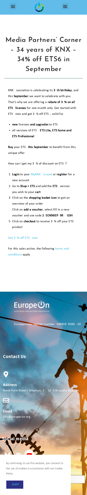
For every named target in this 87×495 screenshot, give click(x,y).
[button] (13, 6)
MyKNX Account (41, 174)
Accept (14, 484)
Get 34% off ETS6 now (23, 238)
